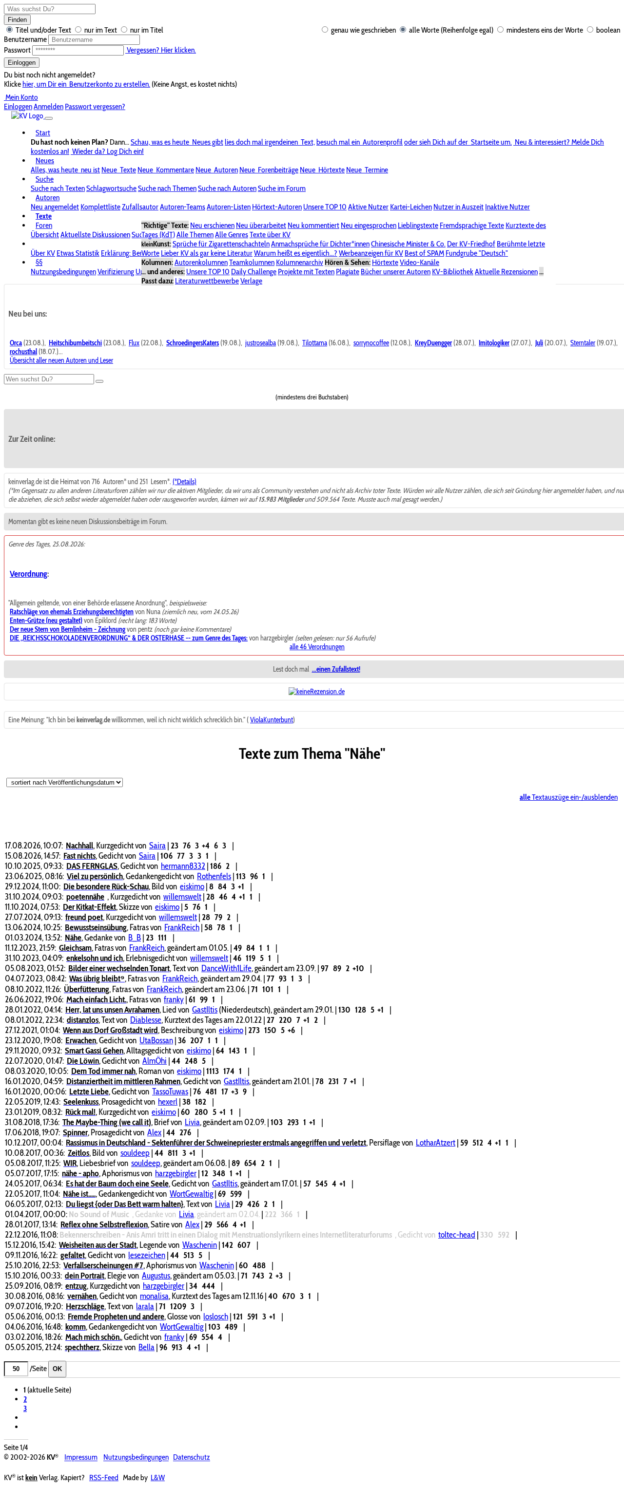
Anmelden (48, 106)
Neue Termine (367, 169)
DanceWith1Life (226, 968)
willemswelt (182, 896)
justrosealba (260, 343)
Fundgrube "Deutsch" (477, 253)
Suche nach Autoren (227, 188)
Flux (134, 343)
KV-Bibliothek (452, 271)
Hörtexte (385, 262)
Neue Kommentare (165, 169)
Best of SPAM (424, 253)
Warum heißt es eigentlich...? (295, 253)
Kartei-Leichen (411, 206)
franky (174, 999)
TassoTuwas (170, 1091)
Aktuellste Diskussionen (95, 234)
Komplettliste (100, 206)
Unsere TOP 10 (325, 206)
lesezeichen (146, 1255)
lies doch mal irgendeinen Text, (270, 142)
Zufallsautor (140, 206)
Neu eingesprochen (368, 225)
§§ (39, 262)
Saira (157, 845)
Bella (146, 1347)
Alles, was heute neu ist (65, 169)
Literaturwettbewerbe (207, 280)
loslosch (215, 1316)
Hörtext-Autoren (277, 206)
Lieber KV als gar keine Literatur (207, 253)
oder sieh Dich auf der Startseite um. (458, 142)
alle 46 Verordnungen (317, 646)
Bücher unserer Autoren (395, 271)
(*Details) (184, 481)
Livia (192, 1122)
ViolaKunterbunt (271, 719)
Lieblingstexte (418, 225)
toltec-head (456, 1234)
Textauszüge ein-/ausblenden (569, 797)
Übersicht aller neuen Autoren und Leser (61, 360)
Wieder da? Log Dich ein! (107, 151)
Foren (44, 225)
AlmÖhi (154, 1060)
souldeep (135, 1152)
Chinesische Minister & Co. (408, 243)
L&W (158, 1477)
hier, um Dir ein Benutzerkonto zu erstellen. (86, 84)
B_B (134, 937)
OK (57, 1369)
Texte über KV (270, 234)
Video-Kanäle (419, 262)
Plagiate (347, 271)
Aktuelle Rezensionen (506, 271)
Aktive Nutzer (368, 206)
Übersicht (45, 234)
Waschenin (199, 1245)
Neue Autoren (216, 169)
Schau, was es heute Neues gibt (177, 142)
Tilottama (314, 343)
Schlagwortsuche (111, 188)
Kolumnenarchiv (299, 262)
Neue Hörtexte (322, 169)
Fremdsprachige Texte (472, 225)
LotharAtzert (435, 1142)
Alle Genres (231, 234)
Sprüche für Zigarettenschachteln (221, 243)
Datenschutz (191, 1457)
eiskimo (192, 886)
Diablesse (145, 1020)
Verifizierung (116, 271)
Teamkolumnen (251, 262)
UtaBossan (156, 1040)
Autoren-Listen (229, 206)
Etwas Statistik (78, 253)
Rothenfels (214, 876)
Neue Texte (118, 169)
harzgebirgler (175, 1173)
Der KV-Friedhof (471, 243)
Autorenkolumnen (201, 262)
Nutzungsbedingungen (63, 271)
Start (43, 132)
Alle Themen (195, 234)
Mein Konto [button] (21, 97)
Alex (154, 1132)
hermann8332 (183, 866)
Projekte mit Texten (306, 271)
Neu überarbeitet (261, 225)
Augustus (156, 1275)
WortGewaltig (191, 1193)
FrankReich (181, 927)
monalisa (154, 1296)
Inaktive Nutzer (507, 206)
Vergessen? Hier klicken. (160, 50)
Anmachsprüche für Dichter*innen (320, 243)
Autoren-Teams (182, 206)
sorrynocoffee (371, 343)
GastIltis (204, 1009)
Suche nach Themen (167, 188)
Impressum (81, 1457)
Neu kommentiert (313, 225)
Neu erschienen (212, 225)
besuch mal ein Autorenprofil (359, 142)
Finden (17, 19)
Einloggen (22, 62)
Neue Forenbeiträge (268, 169)
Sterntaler (582, 343)
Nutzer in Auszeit (458, 206)
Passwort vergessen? (95, 106)
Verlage (251, 280)
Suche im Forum (282, 188)
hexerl (167, 1101)
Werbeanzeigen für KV (371, 253)
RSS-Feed (103, 1477)
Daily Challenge (253, 271)
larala (145, 1306)
